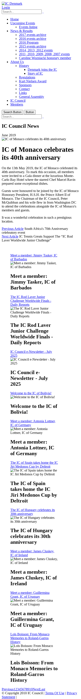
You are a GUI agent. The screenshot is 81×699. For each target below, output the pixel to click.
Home (14, 19)
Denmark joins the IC (42, 69)
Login (6, 7)
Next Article (10, 236)
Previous (8, 689)
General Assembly (31, 96)
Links (23, 93)
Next (36, 689)
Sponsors (25, 85)
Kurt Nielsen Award (32, 81)
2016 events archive (32, 38)
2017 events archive (32, 35)
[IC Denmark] (12, 3)
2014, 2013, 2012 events (36, 50)
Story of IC (35, 73)
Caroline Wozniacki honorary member (45, 58)
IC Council (17, 100)
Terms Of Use (54, 693)
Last (42, 689)
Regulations (27, 77)
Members (16, 104)
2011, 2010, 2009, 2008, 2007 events (44, 54)
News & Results (21, 31)
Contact (24, 89)
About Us (17, 62)
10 (31, 689)
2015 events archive (32, 46)
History (24, 66)
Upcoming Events (22, 23)
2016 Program (28, 42)
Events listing (28, 27)
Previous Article (13, 228)
